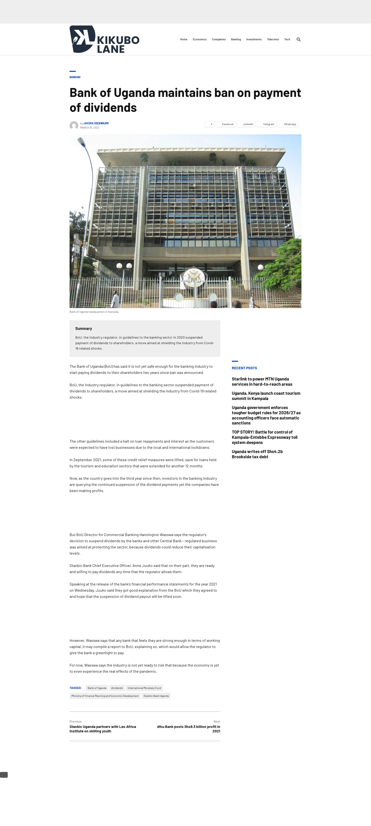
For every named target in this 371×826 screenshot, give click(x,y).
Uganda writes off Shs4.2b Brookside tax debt (257, 454)
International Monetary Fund (144, 688)
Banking (236, 39)
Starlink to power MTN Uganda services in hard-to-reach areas (262, 381)
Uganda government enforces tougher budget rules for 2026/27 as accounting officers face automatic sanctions (266, 415)
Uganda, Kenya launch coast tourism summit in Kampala (266, 396)
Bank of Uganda (97, 688)
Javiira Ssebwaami (96, 123)
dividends (117, 688)
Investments (254, 39)
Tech (287, 39)
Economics (200, 39)
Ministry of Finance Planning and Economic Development (105, 695)
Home (183, 39)
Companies (219, 39)
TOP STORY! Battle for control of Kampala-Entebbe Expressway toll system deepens (264, 437)
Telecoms (273, 39)
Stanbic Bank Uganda (156, 695)
